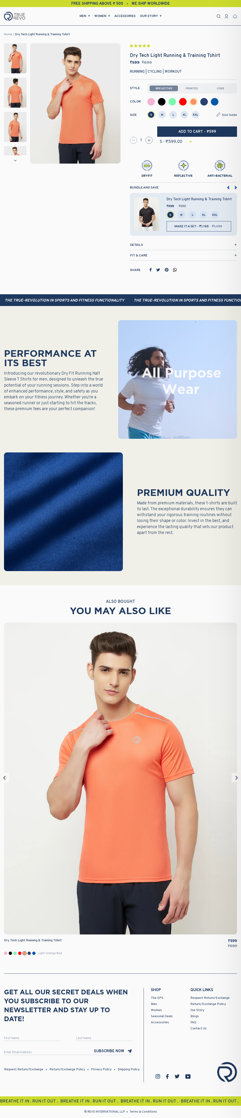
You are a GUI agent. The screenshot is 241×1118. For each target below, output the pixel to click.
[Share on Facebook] (150, 270)
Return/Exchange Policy (208, 1004)
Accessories (125, 16)
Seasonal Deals (162, 1016)
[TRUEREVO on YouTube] (188, 1076)
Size (133, 115)
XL (184, 115)
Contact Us (198, 1029)
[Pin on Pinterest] (167, 270)
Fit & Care (138, 256)
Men (83, 16)
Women (100, 16)
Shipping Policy (129, 1069)
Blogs (194, 1016)
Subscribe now (109, 1051)
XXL (195, 115)
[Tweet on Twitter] (158, 270)
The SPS (157, 998)
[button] (140, 46)
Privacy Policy (101, 1069)
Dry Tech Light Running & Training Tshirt (42, 34)
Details (136, 245)
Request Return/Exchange (210, 998)
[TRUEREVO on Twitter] (177, 1076)
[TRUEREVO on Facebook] (167, 1076)
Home (8, 34)
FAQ (193, 1022)
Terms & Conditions (143, 1112)
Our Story (149, 16)
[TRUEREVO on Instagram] (158, 1076)
